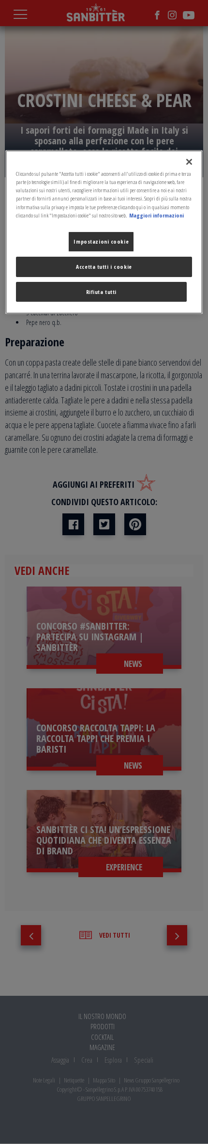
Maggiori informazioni (156, 215)
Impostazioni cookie (101, 241)
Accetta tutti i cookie (104, 266)
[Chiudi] (189, 161)
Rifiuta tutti (101, 291)
